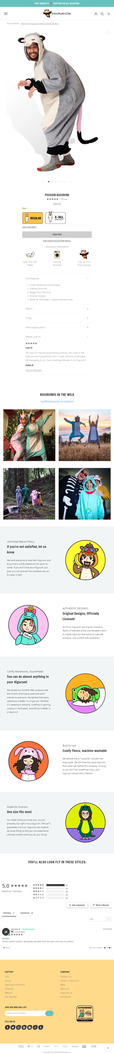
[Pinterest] (24, 1027)
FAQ (7, 977)
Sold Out (57, 234)
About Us (64, 989)
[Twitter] (13, 1027)
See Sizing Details (29, 227)
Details (29, 309)
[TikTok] (35, 1027)
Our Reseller (11, 997)
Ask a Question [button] (78, 905)
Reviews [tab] (7, 913)
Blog (62, 985)
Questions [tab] (24, 913)
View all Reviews (34, 370)
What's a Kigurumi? (69, 981)
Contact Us (65, 977)
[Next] (70, 181)
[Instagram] (18, 1027)
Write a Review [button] (102, 905)
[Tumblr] (41, 1027)
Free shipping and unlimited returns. (57, 241)
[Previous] (43, 181)
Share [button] (7, 948)
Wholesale (65, 997)
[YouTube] (30, 1027)
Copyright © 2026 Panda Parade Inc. (57, 1052)
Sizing (28, 318)
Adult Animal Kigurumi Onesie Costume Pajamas (40, 24)
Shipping (9, 989)
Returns (9, 993)
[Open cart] (108, 13)
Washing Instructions (15, 985)
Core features (32, 279)
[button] (105, 948)
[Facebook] (7, 1027)
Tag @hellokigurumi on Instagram (57, 401)
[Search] (102, 13)
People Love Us (33, 337)
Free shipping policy (35, 327)
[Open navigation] (6, 13)
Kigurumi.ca (66, 993)
